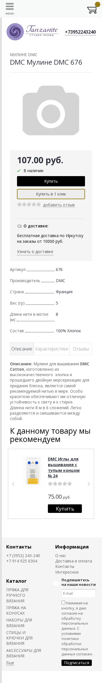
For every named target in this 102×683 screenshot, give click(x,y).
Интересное (67, 572)
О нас (60, 555)
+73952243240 (80, 32)
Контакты (18, 546)
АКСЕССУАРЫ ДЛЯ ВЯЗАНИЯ (23, 653)
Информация (72, 546)
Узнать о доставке (35, 251)
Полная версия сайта (23, 677)
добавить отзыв (59, 205)
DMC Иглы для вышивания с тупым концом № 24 (64, 467)
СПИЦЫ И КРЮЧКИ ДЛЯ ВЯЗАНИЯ (19, 638)
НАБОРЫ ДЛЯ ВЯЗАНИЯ (19, 622)
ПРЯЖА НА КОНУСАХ (16, 610)
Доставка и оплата (73, 561)
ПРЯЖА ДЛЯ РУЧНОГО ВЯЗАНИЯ (17, 595)
